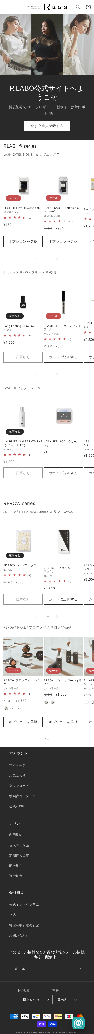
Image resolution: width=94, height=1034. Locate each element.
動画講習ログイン (22, 796)
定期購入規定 (19, 855)
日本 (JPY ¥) (31, 1000)
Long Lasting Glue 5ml (19, 326)
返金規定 (15, 876)
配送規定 (15, 866)
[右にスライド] (57, 259)
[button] (6, 7)
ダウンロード (19, 786)
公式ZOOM (17, 806)
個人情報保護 (19, 845)
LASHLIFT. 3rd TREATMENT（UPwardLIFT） (23, 443)
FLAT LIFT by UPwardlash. (22, 208)
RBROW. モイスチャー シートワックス (63, 569)
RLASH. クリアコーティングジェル (62, 327)
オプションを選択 (23, 241)
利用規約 (15, 835)
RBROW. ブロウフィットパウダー (22, 682)
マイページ (17, 765)
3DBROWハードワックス (20, 565)
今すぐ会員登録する (47, 126)
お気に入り (17, 775)
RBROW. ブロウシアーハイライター (63, 682)
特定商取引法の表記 (24, 925)
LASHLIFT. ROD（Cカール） (63, 441)
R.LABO (27, 1032)
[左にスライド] (37, 259)
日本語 (61, 1000)
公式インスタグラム (24, 904)
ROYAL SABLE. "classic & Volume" (61, 209)
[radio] (6, 708)
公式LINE (16, 915)
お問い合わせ (19, 935)
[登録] (80, 969)
